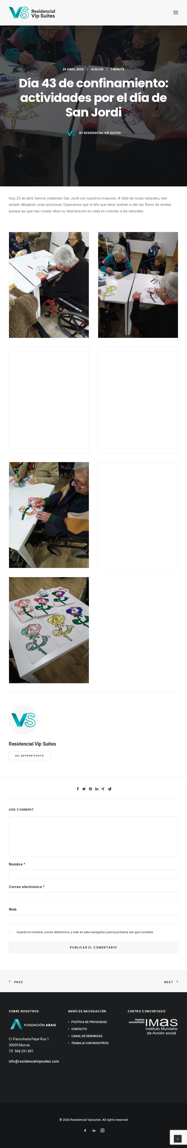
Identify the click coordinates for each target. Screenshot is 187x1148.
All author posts (29, 755)
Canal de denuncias (87, 1036)
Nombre (17, 864)
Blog (99, 69)
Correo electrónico (27, 887)
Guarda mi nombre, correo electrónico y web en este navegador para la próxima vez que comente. (85, 932)
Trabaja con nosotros (90, 1043)
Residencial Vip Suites (102, 133)
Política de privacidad (89, 1022)
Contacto (79, 1029)
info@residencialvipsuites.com (34, 1061)
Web (13, 909)
